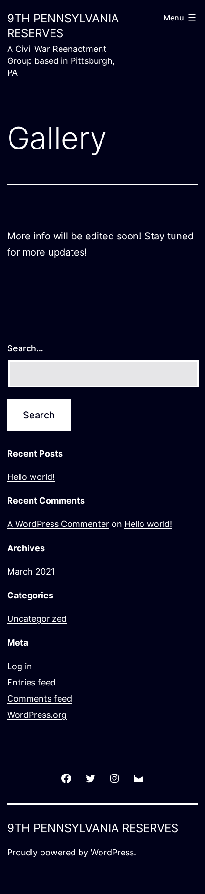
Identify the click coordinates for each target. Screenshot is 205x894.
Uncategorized (37, 619)
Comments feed (39, 699)
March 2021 (31, 571)
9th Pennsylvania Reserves (92, 828)
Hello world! (31, 477)
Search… (25, 348)
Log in (19, 666)
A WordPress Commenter (58, 524)
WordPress (112, 852)
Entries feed (31, 682)
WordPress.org (37, 715)
